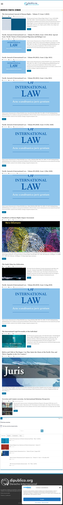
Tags (21, 435)
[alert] (31, 426)
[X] (30, 501)
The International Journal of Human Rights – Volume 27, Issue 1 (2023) (25, 14)
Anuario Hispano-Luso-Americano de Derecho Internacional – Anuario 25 (25, 445)
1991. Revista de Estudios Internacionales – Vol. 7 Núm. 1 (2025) (23, 463)
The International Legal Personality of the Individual (19, 331)
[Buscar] (42, 431)
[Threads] (33, 501)
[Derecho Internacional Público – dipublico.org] (31, 3)
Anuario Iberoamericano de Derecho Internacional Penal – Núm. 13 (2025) (25, 438)
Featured (10, 173)
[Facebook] (29, 501)
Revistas (10, 16)
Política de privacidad (5, 493)
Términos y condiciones (6, 495)
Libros (10, 219)
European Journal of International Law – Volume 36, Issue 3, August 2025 (25, 451)
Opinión (10, 356)
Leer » (29, 29)
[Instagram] (32, 501)
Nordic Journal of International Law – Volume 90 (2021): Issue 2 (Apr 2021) (27, 57)
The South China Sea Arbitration (13, 264)
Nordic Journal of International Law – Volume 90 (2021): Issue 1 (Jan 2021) (27, 78)
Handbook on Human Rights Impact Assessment (18, 218)
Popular (9, 435)
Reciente (3, 435)
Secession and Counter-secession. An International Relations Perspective (26, 399)
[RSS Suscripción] (62, 10)
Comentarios (15, 435)
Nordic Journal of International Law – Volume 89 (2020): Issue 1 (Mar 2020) (27, 171)
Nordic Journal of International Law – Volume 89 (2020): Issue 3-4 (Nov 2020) (27, 124)
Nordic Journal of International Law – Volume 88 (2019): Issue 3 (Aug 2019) (27, 285)
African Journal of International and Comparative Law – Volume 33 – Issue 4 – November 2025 (29, 457)
